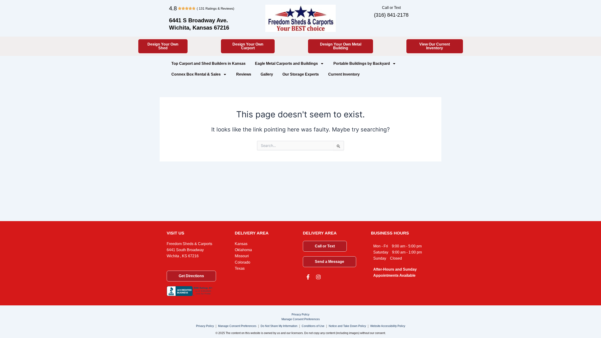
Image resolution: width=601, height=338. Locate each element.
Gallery (267, 74)
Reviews (243, 74)
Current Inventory (344, 74)
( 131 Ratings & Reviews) (215, 8)
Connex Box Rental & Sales (196, 74)
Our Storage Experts (300, 74)
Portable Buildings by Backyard (361, 63)
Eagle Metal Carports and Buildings (286, 63)
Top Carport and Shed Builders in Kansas (208, 63)
